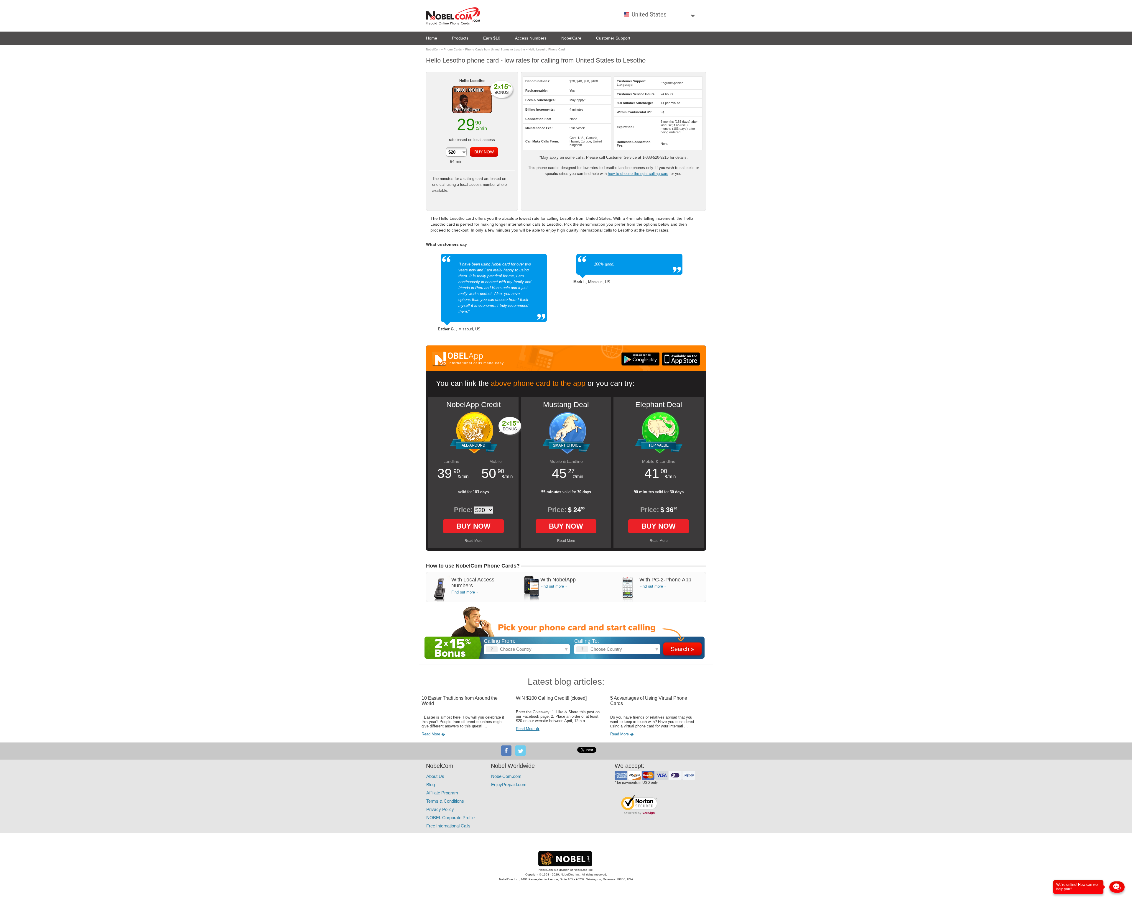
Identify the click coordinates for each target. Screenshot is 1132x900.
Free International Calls (448, 825)
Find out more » (464, 592)
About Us (435, 776)
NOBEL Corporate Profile (450, 817)
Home (431, 38)
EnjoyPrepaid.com (508, 784)
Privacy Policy (440, 809)
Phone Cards (453, 49)
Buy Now (473, 526)
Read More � (433, 734)
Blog (430, 784)
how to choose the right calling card (638, 173)
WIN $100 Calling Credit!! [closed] (551, 698)
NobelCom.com (506, 776)
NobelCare (571, 38)
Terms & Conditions (445, 801)
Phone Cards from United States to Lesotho (495, 49)
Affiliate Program (442, 792)
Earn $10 (491, 38)
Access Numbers (531, 38)
